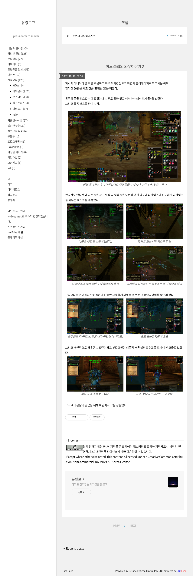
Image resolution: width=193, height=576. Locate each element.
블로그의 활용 (17, 131)
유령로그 (28, 22)
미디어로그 (14, 189)
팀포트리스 (20, 103)
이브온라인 (21, 91)
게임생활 (16, 80)
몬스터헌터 (20, 97)
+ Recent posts (74, 548)
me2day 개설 (15, 232)
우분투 (14, 136)
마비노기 (20, 108)
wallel (153, 571)
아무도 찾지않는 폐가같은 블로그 (89, 484)
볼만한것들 (16, 125)
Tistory (132, 571)
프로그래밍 (16, 141)
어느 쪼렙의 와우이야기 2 (81, 36)
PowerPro (15, 147)
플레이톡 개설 (15, 237)
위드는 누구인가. (17, 211)
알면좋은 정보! (18, 69)
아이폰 (14, 74)
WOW (18, 85)
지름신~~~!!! (18, 120)
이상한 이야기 (17, 152)
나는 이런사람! (18, 48)
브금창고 (14, 162)
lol (16, 114)
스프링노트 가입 (16, 227)
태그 (10, 184)
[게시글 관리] (84, 417)
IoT (11, 168)
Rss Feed (68, 571)
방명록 (11, 200)
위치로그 (12, 195)
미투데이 (14, 64)
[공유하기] (79, 417)
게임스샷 (14, 157)
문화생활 (15, 59)
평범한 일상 (17, 53)
